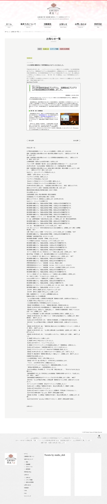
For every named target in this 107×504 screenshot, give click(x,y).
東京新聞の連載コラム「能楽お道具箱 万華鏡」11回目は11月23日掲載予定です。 (49, 205)
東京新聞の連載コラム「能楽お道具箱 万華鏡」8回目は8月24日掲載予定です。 (49, 212)
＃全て (40, 49)
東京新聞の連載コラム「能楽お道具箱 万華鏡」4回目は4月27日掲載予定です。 (49, 221)
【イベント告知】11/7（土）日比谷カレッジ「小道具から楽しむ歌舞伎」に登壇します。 (52, 274)
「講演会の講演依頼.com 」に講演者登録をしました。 (42, 367)
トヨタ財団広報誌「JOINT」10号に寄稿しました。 (41, 358)
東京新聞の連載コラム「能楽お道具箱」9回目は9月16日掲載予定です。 (47, 249)
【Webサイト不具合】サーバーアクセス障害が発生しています (44, 183)
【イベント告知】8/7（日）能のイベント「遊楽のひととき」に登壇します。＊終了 (50, 256)
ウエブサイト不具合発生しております (37, 179)
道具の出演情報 (30, 482)
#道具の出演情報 (64, 49)
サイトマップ (27, 496)
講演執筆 (28, 469)
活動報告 (47, 25)
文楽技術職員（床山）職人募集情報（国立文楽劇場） (42, 194)
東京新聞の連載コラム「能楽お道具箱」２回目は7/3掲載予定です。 (46, 283)
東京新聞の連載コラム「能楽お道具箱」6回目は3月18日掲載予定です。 (47, 260)
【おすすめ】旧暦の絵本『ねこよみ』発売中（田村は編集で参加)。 (46, 392)
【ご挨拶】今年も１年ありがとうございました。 (40, 300)
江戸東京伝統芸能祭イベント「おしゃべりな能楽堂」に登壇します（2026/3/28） (49, 151)
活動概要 (28, 464)
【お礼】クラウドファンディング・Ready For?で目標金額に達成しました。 (48, 349)
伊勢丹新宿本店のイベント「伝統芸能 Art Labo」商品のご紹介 (45, 263)
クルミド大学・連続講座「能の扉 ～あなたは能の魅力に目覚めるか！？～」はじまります (52, 163)
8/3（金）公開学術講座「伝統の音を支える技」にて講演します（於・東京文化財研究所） (52, 219)
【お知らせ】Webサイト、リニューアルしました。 (41, 342)
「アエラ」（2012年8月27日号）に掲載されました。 (41, 362)
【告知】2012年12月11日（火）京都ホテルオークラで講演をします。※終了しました (50, 351)
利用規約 (26, 487)
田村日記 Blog (27, 471)
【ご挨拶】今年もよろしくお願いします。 (39, 338)
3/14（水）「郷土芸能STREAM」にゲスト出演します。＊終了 (44, 225)
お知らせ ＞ (30, 406)
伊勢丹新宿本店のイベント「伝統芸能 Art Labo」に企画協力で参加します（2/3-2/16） (51, 267)
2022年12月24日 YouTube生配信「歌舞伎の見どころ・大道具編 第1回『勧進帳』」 (50, 166)
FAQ (25, 493)
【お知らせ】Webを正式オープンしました (38, 388)
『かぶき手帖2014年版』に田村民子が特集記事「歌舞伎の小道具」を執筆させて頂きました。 (53, 298)
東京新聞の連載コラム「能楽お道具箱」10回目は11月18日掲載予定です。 (47, 247)
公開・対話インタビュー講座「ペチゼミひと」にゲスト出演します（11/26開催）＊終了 (51, 232)
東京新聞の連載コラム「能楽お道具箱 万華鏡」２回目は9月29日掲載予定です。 (49, 234)
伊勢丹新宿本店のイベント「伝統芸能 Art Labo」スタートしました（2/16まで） (49, 265)
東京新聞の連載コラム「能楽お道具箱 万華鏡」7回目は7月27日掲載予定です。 (49, 214)
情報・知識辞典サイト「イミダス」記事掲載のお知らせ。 (43, 294)
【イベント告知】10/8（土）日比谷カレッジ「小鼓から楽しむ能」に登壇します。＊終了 (52, 252)
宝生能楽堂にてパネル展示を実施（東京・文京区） (41, 196)
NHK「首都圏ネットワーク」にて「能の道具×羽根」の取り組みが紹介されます (49, 216)
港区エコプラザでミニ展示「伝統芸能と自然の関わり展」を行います (46, 188)
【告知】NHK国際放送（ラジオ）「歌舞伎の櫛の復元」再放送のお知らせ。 (48, 305)
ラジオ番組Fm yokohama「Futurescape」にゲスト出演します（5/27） (46, 240)
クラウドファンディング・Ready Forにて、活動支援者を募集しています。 (47, 365)
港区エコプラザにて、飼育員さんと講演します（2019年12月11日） (45, 199)
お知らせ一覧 (15, 31)
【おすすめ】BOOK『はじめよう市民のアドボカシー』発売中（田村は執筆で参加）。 (51, 399)
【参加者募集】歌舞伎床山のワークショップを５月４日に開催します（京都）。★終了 (51, 377)
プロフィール (29, 466)
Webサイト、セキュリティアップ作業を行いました (41, 172)
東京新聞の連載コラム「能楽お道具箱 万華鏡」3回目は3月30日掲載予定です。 (49, 223)
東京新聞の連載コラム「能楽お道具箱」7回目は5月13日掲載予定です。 (47, 258)
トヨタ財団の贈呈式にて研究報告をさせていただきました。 (44, 303)
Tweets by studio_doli (54, 455)
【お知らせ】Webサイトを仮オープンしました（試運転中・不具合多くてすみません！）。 (52, 390)
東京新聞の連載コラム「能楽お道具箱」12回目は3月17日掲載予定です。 (47, 243)
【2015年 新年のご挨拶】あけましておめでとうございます (44, 289)
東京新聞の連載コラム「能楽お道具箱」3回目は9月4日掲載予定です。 (46, 280)
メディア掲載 (29, 479)
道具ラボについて (28, 25)
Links (25, 490)
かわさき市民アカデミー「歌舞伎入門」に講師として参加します (45, 278)
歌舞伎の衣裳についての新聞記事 (36, 296)
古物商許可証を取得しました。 (35, 356)
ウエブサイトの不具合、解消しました (37, 176)
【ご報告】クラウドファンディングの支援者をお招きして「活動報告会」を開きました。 (52, 345)
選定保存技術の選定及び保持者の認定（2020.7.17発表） (42, 190)
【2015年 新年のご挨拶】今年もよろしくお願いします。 (43, 291)
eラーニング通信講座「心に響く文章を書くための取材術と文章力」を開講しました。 (51, 313)
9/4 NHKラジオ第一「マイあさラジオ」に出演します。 (43, 276)
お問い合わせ (80, 25)
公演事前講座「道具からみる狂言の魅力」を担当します (42, 161)
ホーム (9, 25)
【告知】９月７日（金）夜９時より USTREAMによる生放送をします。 (47, 360)
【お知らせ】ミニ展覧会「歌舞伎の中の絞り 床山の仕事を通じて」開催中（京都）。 (51, 386)
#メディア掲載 (54, 49)
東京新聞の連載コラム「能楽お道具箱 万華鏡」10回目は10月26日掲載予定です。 (49, 207)
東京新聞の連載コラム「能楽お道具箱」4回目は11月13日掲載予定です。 (47, 271)
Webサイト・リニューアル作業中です (37, 201)
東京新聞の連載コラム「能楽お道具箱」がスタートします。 (44, 287)
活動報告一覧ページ (29, 456)
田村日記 (98, 25)
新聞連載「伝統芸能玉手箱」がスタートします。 (40, 236)
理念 (27, 462)
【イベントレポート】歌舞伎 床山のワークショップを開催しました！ (47, 383)
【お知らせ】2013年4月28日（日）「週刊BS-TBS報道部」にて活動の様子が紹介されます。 (52, 320)
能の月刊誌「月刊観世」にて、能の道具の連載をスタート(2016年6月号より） (48, 254)
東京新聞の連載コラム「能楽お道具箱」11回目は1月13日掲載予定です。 (47, 245)
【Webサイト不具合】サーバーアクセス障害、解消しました (43, 181)
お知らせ (63, 25)
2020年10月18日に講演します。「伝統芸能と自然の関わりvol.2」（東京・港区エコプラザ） (52, 185)
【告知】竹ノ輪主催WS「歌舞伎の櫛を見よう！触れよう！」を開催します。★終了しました (53, 354)
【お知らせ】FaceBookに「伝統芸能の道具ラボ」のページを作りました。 (47, 347)
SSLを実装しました (32, 192)
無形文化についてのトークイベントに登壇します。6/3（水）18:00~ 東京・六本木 (50, 285)
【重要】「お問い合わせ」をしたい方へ (38, 174)
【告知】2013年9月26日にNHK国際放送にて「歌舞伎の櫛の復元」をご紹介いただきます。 (52, 307)
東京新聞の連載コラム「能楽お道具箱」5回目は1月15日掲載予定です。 (47, 269)
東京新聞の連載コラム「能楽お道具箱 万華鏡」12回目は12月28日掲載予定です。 (49, 203)
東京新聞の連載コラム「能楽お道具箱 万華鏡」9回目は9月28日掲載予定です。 (49, 210)
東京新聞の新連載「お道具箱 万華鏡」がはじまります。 (43, 238)
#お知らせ (46, 49)
